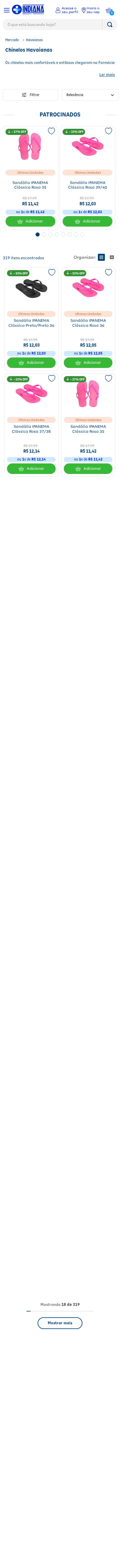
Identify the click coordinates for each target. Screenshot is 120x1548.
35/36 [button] (21, 200)
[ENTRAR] (67, 10)
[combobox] (60, 26)
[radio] (101, 265)
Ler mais (107, 74)
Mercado (12, 40)
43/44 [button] (41, 343)
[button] (38, 248)
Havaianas (34, 40)
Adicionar (34, 235)
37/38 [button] (97, 200)
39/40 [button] (40, 200)
